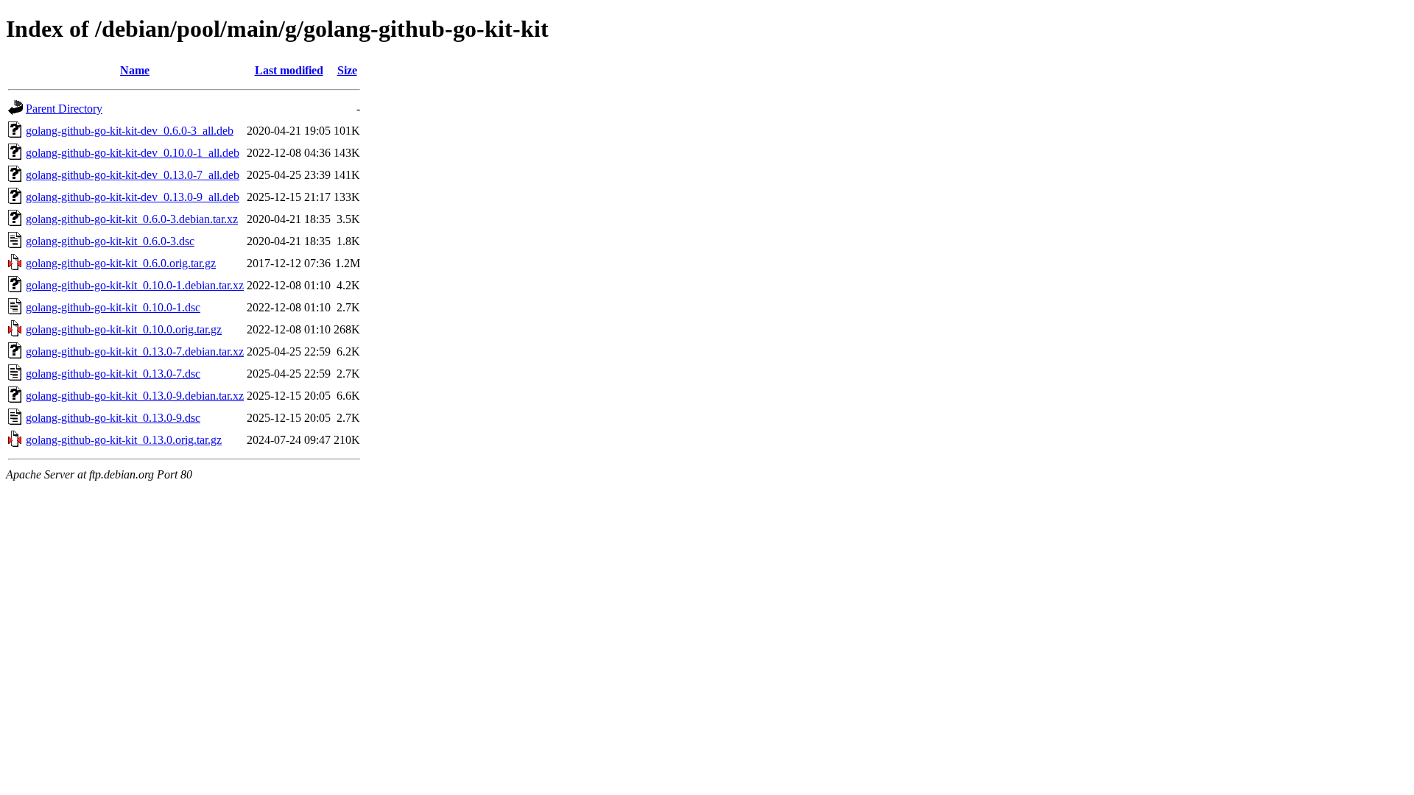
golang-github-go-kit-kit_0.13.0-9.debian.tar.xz (135, 395)
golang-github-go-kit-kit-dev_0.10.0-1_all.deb (132, 152)
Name (135, 70)
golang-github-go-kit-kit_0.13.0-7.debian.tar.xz (135, 351)
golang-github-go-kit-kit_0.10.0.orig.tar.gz (124, 329)
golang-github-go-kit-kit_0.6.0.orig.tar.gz (121, 263)
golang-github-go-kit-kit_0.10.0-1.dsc (113, 307)
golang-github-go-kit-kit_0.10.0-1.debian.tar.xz (135, 285)
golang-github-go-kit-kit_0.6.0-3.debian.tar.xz (132, 219)
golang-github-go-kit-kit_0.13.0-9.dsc (113, 417)
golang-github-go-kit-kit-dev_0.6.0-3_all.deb (129, 130)
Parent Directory (64, 108)
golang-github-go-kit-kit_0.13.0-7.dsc (113, 373)
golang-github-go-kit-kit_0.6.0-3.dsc (110, 241)
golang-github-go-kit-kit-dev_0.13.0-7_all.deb (132, 175)
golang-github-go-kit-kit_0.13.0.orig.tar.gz (124, 440)
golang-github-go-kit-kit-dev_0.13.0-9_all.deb (132, 197)
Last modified (289, 70)
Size (347, 70)
